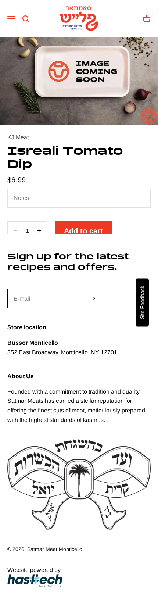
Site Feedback (142, 302)
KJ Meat (18, 137)
